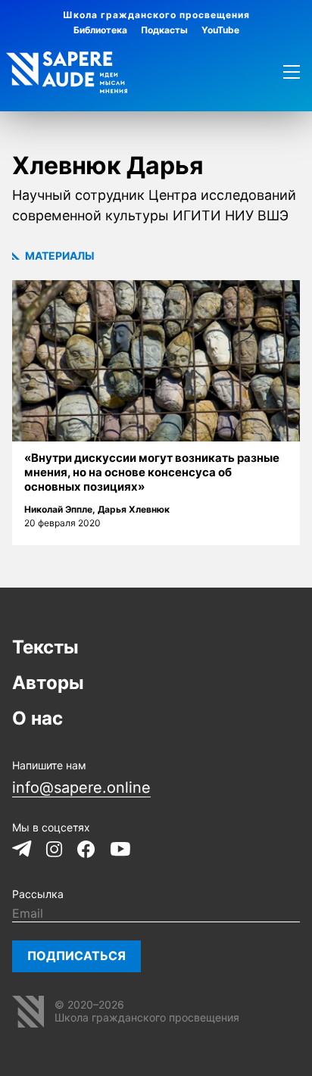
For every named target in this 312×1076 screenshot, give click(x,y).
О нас (37, 718)
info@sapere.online (81, 787)
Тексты (45, 647)
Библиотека (100, 30)
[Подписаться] (76, 956)
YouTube (220, 30)
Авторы (48, 683)
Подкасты (164, 30)
